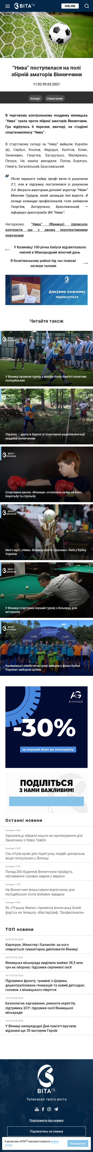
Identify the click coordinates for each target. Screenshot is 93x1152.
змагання (56, 98)
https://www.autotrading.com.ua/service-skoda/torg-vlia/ (46, 727)
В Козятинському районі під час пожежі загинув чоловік (43, 263)
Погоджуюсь (78, 1143)
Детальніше (46, 835)
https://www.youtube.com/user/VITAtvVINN (46, 290)
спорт (36, 98)
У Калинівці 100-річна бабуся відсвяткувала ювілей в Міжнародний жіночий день (50, 249)
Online (70, 6)
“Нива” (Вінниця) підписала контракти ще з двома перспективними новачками (46, 229)
